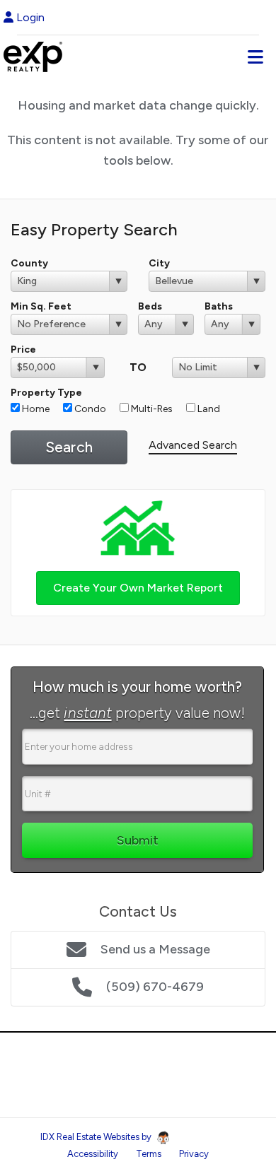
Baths (219, 306)
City (159, 263)
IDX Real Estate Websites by (97, 1137)
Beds (150, 306)
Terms (148, 1154)
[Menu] (255, 57)
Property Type (46, 393)
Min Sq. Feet (41, 306)
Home (35, 409)
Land (207, 409)
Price (23, 349)
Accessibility (92, 1154)
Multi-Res (151, 409)
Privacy (194, 1154)
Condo (89, 409)
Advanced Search (193, 445)
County (29, 263)
